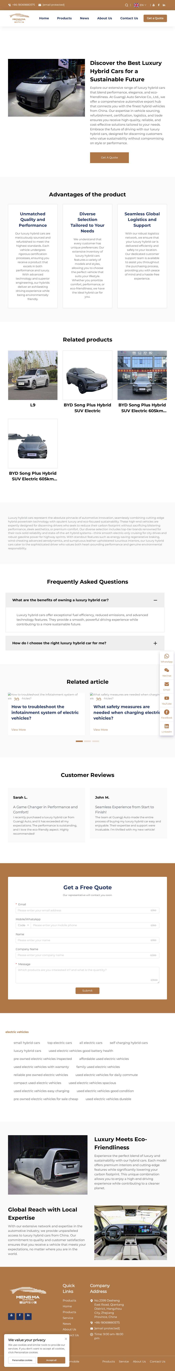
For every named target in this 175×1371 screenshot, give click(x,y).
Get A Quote (109, 157)
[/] (28, 1295)
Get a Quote (155, 18)
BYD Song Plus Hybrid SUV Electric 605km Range (142, 408)
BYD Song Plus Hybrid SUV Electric (87, 407)
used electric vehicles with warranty (41, 1067)
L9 (32, 404)
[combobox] (23, 925)
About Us (104, 18)
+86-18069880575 (23, 4)
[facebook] (158, 5)
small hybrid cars (27, 1043)
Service (68, 1318)
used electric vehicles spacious (92, 1083)
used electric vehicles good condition (105, 1091)
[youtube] (153, 5)
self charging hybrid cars (129, 1043)
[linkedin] (164, 5)
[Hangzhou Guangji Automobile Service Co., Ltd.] (19, 18)
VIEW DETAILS (33, 375)
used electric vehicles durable (108, 1099)
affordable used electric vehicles (104, 1059)
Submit (87, 990)
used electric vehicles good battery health (81, 1051)
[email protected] (107, 1328)
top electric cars (60, 1043)
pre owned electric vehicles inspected (43, 1059)
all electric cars (90, 1043)
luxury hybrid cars (27, 1051)
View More (18, 729)
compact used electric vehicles (37, 1083)
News (84, 18)
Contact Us (129, 18)
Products (64, 18)
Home (44, 18)
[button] (79, 741)
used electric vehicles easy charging (41, 1091)
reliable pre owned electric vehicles (41, 1075)
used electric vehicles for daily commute (107, 1075)
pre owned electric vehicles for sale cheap (46, 1099)
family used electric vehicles (98, 1067)
